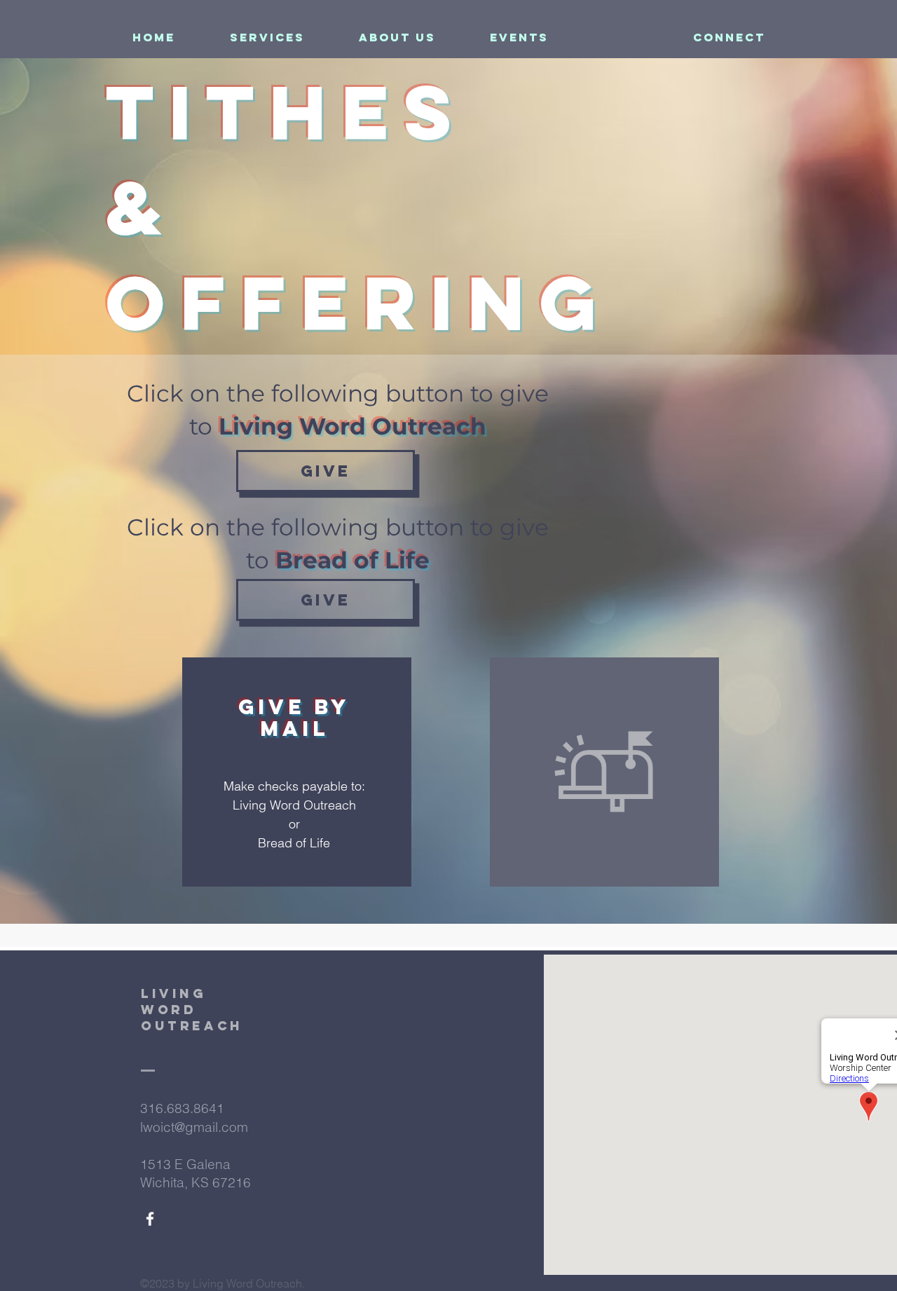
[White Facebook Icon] (150, 1219)
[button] (267, 37)
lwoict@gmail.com (194, 1127)
